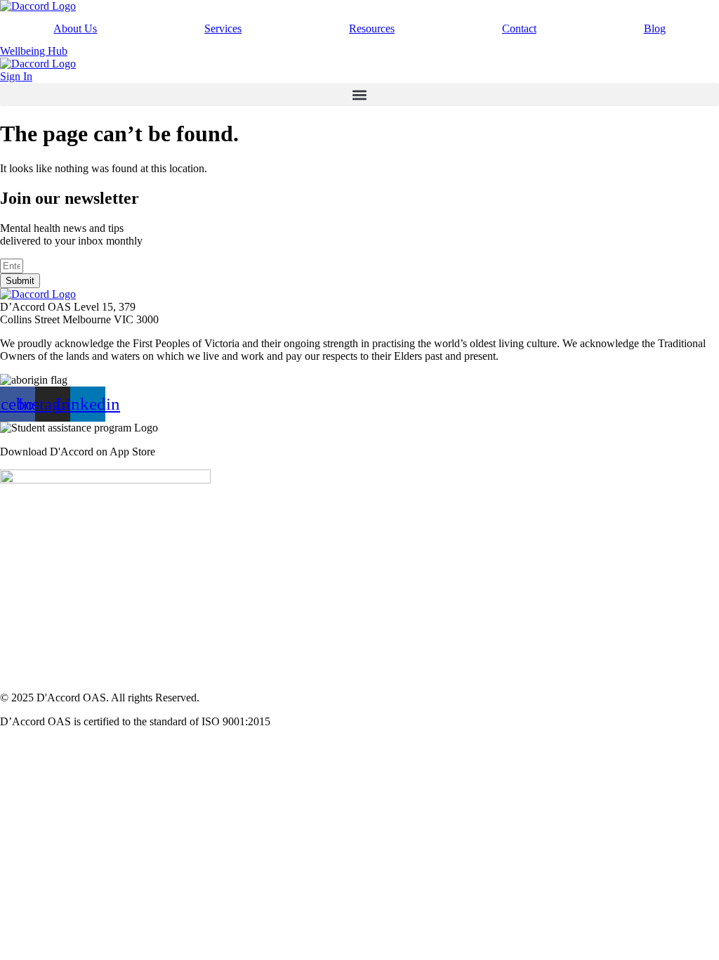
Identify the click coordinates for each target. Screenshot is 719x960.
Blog (655, 28)
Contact (519, 28)
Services (223, 28)
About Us (75, 28)
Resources (372, 28)
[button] (359, 94)
